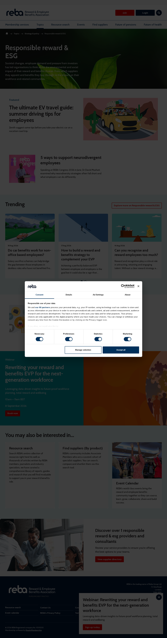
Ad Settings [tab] (98, 295)
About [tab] (127, 295)
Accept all (120, 350)
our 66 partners (42, 307)
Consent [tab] (39, 295)
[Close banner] (138, 286)
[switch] (69, 339)
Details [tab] (69, 295)
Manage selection (83, 350)
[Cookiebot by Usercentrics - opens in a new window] (123, 286)
